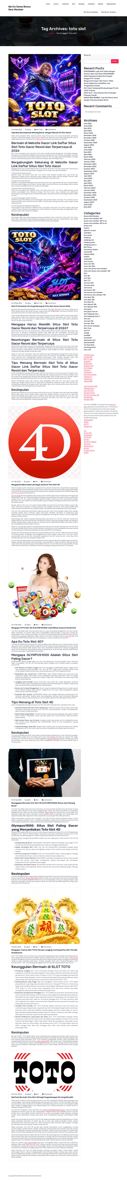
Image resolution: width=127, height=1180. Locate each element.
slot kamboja (88, 435)
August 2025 (89, 145)
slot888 (87, 335)
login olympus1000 (43, 1041)
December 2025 (90, 135)
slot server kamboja (92, 326)
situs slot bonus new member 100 (97, 271)
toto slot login (16, 496)
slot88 (86, 333)
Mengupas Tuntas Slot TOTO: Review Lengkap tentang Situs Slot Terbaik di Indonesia (44, 951)
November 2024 (90, 166)
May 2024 (87, 181)
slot (85, 431)
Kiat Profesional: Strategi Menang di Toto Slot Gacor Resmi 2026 (40, 306)
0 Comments (51, 129)
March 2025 (88, 157)
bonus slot (88, 226)
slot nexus (87, 444)
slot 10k (87, 276)
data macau (49, 812)
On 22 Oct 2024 (16, 1094)
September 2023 (90, 200)
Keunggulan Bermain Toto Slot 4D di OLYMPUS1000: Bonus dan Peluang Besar (43, 804)
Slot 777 (87, 280)
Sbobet (100, 4)
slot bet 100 (88, 433)
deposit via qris (90, 230)
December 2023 (90, 193)
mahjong (87, 238)
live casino (88, 235)
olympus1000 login (53, 739)
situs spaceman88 (30, 1142)
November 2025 (90, 138)
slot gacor (88, 309)
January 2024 (89, 190)
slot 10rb (87, 278)
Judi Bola (65, 4)
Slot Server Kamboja (91, 12)
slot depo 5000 (89, 399)
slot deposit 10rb (90, 307)
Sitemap (81, 4)
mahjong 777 (88, 377)
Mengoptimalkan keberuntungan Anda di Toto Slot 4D (35, 485)
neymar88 (88, 252)
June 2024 (88, 178)
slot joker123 (88, 364)
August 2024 (89, 174)
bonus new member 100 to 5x (95, 223)
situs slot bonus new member (95, 269)
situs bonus (88, 261)
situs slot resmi (89, 391)
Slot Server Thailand (108, 12)
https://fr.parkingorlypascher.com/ (54, 1110)
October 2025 (89, 140)
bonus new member (90, 374)
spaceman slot (89, 340)
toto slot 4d (70, 636)
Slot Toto (39, 129)
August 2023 (89, 202)
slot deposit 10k (90, 304)
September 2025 (90, 143)
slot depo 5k (89, 302)
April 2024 (88, 183)
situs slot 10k (89, 264)
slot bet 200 (88, 283)
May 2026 (87, 128)
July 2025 (87, 147)
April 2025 (88, 154)
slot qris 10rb (89, 323)
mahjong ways (89, 242)
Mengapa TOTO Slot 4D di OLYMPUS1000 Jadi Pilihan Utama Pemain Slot (43, 628)
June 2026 (88, 126)
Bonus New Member (91, 216)
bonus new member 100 (93, 218)
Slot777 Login (88, 359)
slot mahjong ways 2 (92, 316)
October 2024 (89, 169)
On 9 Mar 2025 (16, 481)
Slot (73, 4)
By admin (28, 129)
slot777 (87, 331)
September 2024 (90, 171)
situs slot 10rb (89, 266)
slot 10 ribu (87, 437)
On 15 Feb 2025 (16, 625)
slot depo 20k (89, 300)
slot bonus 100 (89, 290)
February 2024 (89, 188)
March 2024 (88, 185)
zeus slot (87, 350)
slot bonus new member (93, 292)
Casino (56, 4)
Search (87, 55)
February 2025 (89, 159)
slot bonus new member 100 (95, 295)
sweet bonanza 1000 (90, 386)
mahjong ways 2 (90, 245)
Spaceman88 (89, 342)
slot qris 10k (88, 321)
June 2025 (88, 150)
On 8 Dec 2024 (16, 947)
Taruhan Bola (89, 345)
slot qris (87, 319)
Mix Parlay (88, 247)
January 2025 (89, 162)
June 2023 (88, 205)
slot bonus (88, 288)
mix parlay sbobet (91, 249)
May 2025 (87, 152)
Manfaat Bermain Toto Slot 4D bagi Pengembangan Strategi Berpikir (42, 1097)
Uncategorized (90, 347)
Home (48, 4)
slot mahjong (88, 368)
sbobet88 (88, 259)
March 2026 (88, 133)
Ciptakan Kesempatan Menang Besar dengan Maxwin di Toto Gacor (41, 133)
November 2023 (90, 195)
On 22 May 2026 (16, 129)
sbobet (86, 257)
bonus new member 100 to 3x (95, 221)
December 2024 (90, 164)
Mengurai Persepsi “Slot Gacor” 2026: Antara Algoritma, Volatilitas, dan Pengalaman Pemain (98, 83)
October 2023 (89, 197)
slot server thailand (90, 442)
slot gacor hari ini (91, 311)
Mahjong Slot (111, 4)
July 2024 (88, 176)
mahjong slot (89, 240)
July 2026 (88, 123)
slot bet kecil (89, 285)
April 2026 (88, 131)
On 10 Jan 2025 (16, 800)
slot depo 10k (89, 297)
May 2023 (87, 207)
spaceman (88, 338)
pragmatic (87, 361)
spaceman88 (88, 381)
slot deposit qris (89, 355)
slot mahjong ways (91, 314)
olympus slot (88, 426)
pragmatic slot (88, 366)
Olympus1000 (89, 254)
